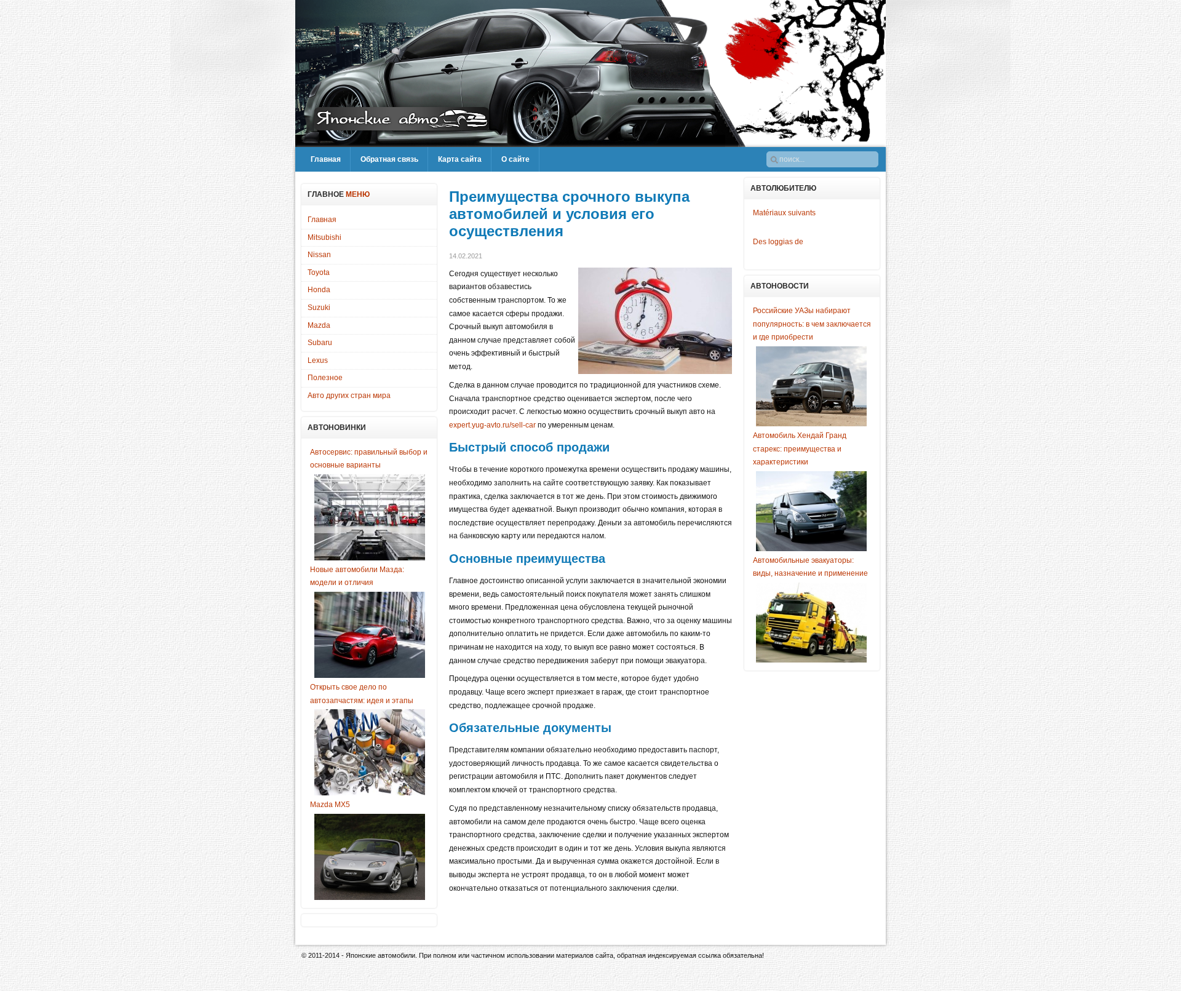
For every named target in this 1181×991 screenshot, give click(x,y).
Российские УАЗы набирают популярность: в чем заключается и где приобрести (812, 323)
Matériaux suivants (784, 213)
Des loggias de (778, 241)
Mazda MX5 (330, 804)
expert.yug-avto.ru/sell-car (492, 425)
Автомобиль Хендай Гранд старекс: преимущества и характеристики (799, 448)
